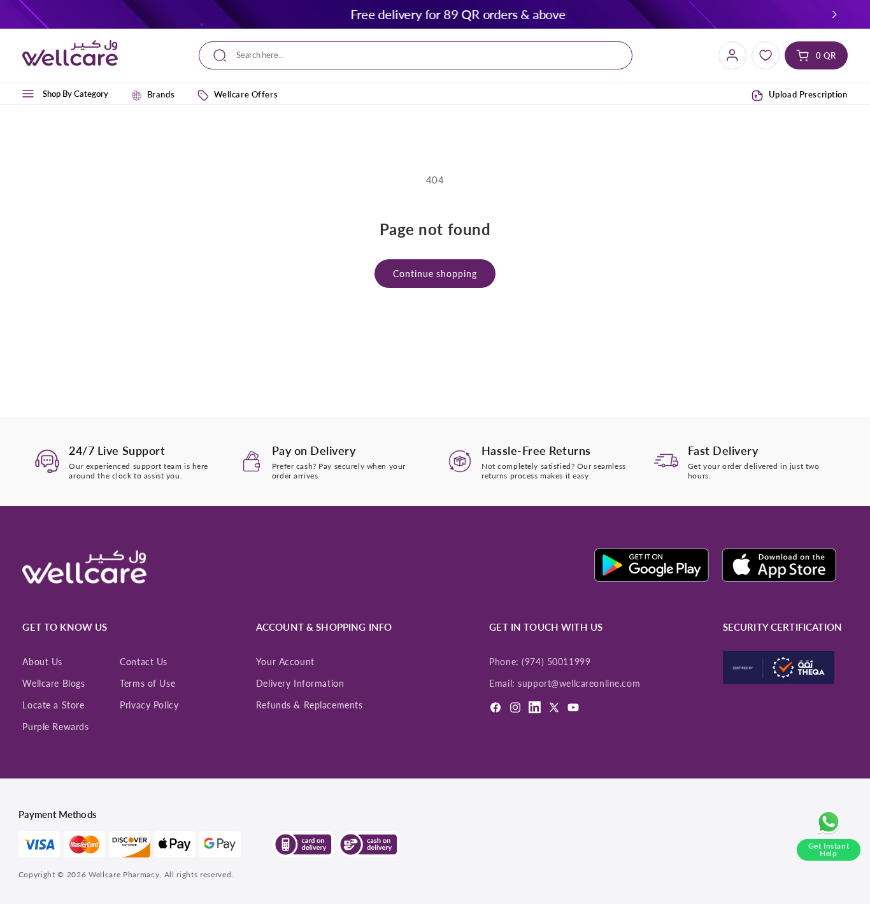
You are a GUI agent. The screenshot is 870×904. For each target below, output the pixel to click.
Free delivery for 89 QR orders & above (129, 14)
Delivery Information (300, 683)
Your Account (285, 662)
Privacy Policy (149, 705)
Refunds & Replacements (309, 705)
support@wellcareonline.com (579, 683)
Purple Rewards (55, 727)
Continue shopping (435, 273)
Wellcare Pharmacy (124, 874)
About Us (42, 662)
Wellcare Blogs (53, 683)
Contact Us (144, 662)
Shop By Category (75, 94)
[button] (834, 14)
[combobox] (415, 55)
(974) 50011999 (556, 662)
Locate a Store (53, 705)
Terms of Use (147, 683)
